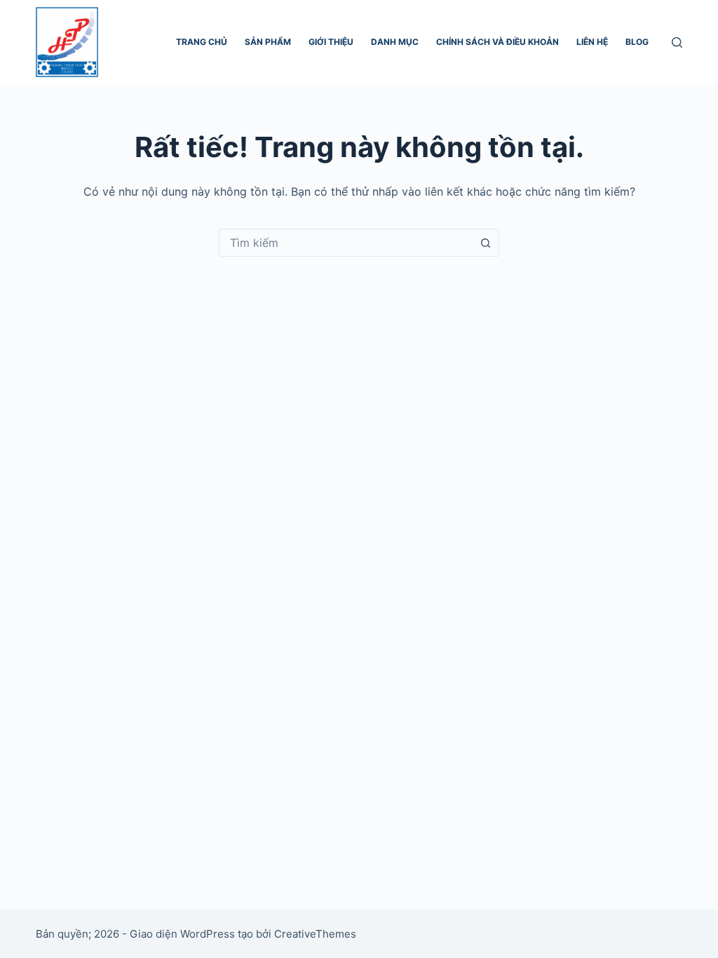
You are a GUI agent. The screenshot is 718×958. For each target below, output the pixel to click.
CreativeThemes (315, 933)
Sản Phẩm (268, 41)
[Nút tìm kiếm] (485, 242)
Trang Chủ (201, 41)
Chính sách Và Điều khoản (497, 41)
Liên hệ (592, 41)
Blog (637, 41)
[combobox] (345, 243)
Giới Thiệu (331, 41)
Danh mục (395, 41)
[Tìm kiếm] (677, 42)
